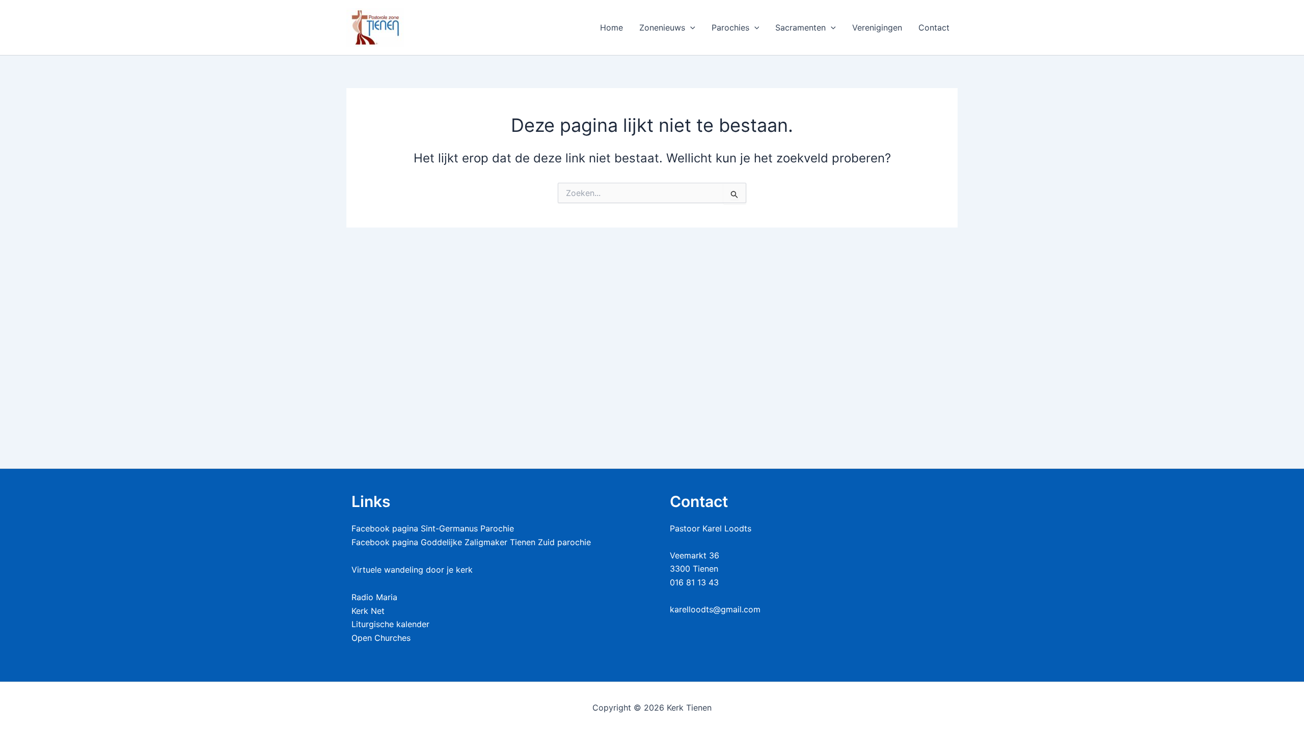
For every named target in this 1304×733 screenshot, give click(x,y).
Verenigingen (877, 27)
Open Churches (381, 638)
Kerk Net (368, 611)
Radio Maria (374, 597)
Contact (933, 27)
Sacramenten (800, 27)
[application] (690, 27)
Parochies (730, 27)
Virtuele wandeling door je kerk (412, 570)
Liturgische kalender (390, 624)
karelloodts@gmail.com (715, 609)
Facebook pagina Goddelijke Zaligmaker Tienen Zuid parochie (471, 542)
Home (611, 27)
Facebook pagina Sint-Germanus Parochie (432, 528)
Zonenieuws (662, 27)
